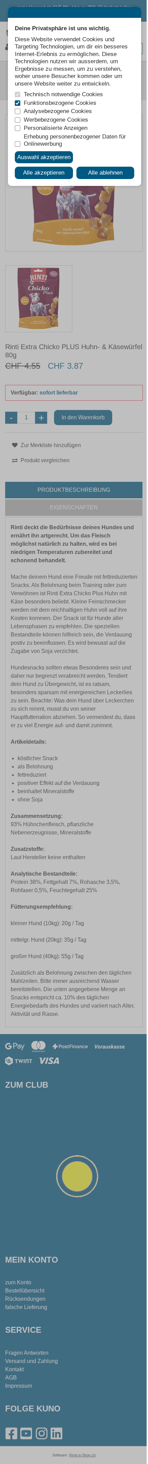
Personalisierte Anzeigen (55, 127)
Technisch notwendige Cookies (63, 94)
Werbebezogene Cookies (56, 119)
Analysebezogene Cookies (58, 111)
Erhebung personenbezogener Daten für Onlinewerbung (75, 140)
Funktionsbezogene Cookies (60, 102)
